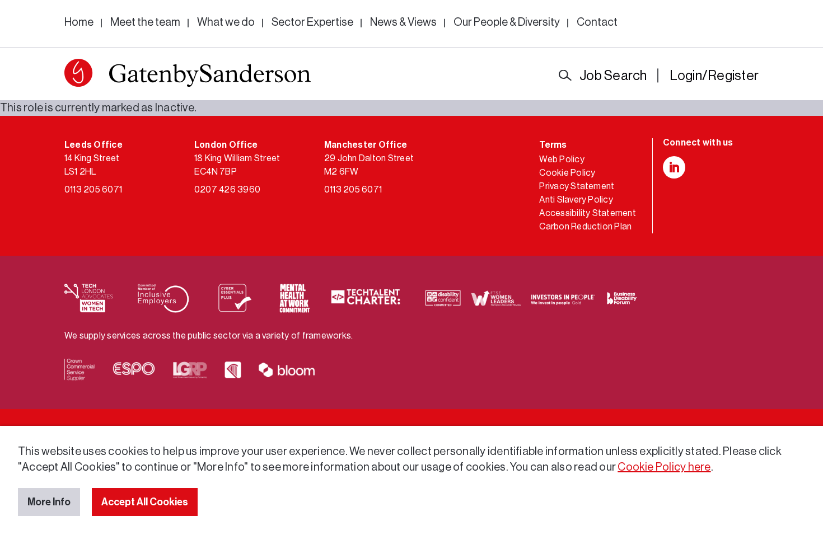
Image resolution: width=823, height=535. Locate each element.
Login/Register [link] (714, 75)
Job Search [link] (613, 75)
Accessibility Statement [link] (587, 213)
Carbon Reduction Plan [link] (585, 226)
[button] (78, 73)
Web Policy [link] (561, 159)
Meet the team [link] (145, 22)
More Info (49, 502)
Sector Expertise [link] (312, 22)
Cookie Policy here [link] (664, 467)
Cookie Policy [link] (567, 172)
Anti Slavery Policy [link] (576, 199)
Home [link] (78, 22)
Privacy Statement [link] (576, 186)
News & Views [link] (403, 22)
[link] (187, 75)
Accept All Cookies (144, 502)
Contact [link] (597, 22)
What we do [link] (226, 22)
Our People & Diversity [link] (506, 22)
